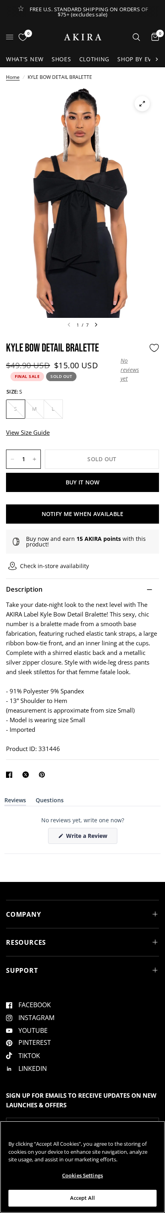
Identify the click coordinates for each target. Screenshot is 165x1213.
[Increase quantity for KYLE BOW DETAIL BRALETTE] (34, 459)
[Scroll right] (156, 59)
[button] (133, 369)
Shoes (61, 59)
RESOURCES (26, 942)
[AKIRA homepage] (82, 37)
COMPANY (23, 914)
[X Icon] (27, 774)
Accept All (82, 1197)
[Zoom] (142, 103)
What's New (25, 59)
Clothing (94, 59)
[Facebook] (11, 774)
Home (13, 77)
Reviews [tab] (15, 801)
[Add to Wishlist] (154, 347)
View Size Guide (28, 432)
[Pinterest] (43, 774)
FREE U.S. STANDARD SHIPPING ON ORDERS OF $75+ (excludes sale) (89, 12)
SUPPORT (22, 970)
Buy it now (83, 482)
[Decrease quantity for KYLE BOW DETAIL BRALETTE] (12, 459)
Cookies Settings (82, 1175)
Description (24, 589)
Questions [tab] (50, 801)
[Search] (136, 37)
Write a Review (88, 837)
